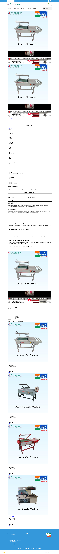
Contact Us (34, 8)
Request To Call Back (10, 119)
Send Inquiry (10, 118)
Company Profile (16, 8)
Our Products (23, 8)
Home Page (9, 8)
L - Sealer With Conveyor (12, 465)
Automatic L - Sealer (11, 516)
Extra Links (29, 8)
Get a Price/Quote (10, 128)
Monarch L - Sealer (11, 414)
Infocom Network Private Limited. (54, 552)
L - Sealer (9, 363)
